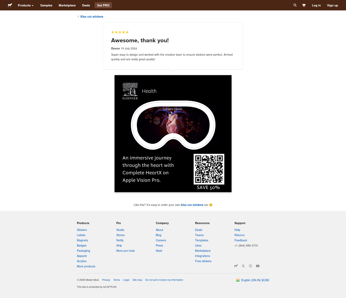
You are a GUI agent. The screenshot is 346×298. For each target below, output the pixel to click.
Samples (46, 5)
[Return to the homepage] (10, 5)
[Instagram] (250, 266)
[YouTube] (257, 266)
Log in (316, 5)
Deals (86, 5)
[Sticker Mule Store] (236, 266)
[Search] (294, 5)
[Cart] (304, 5)
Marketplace (67, 5)
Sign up (332, 5)
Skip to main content (3, 3)
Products (24, 5)
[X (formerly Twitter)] (243, 266)
